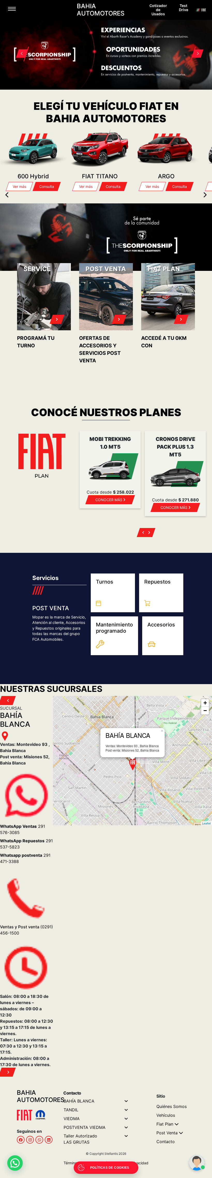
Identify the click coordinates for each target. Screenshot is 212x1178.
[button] (19, 47)
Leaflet (206, 823)
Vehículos (165, 1115)
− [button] (205, 710)
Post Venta (167, 1132)
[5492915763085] (39, 1140)
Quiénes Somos (171, 1106)
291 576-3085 (22, 829)
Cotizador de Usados (158, 9)
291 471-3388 (25, 858)
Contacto (165, 1141)
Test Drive (183, 7)
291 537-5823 (26, 844)
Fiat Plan (164, 1124)
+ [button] (205, 703)
